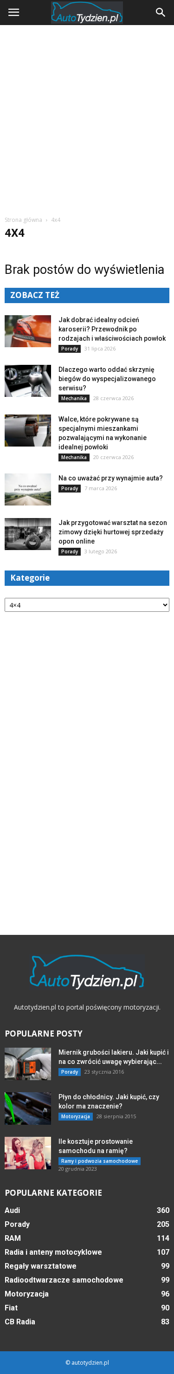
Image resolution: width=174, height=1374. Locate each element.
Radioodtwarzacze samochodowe (64, 1280)
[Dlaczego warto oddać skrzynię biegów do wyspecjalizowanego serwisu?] (28, 381)
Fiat (11, 1307)
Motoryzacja (75, 1116)
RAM (13, 1238)
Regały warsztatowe (41, 1266)
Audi (12, 1210)
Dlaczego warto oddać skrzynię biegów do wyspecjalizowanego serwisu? (107, 379)
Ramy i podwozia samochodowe (99, 1161)
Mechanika (74, 398)
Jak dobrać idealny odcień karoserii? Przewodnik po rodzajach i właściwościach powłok (112, 329)
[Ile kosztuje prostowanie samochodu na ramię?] (28, 1153)
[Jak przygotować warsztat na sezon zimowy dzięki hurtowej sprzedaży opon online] (28, 534)
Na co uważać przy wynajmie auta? (110, 478)
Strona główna (23, 220)
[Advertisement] (87, 117)
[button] (161, 12)
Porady (69, 348)
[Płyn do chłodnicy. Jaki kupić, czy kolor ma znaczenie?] (28, 1108)
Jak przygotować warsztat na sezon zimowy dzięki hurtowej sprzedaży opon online (112, 532)
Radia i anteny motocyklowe (53, 1252)
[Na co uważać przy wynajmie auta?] (28, 489)
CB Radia (20, 1321)
